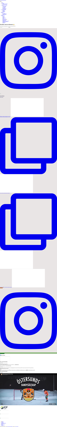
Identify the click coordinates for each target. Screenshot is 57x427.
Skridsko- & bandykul (3, 9)
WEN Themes (16, 426)
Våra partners (4, 13)
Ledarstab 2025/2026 (5, 4)
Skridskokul (4, 11)
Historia (3, 18)
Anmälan (4, 10)
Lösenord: (1, 27)
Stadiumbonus (4, 22)
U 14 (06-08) (4, 7)
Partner (2, 12)
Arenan (3, 16)
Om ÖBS (2, 15)
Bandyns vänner (4, 14)
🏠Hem (2, 2)
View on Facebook (4, 368)
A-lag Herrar (2, 3)
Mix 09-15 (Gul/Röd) (5, 5)
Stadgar (3, 17)
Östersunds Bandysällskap (10, 426)
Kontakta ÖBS (4, 20)
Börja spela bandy (4, 8)
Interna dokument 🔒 (5, 19)
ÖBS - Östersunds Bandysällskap (3, 361)
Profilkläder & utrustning (5, 21)
